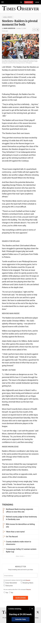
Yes (7, 593)
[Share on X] (37, 29)
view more (20, 556)
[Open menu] (2, 2)
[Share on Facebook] (34, 29)
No (12, 593)
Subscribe (28, 2)
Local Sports (7, 17)
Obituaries (9, 586)
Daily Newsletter (11, 583)
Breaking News (28, 583)
